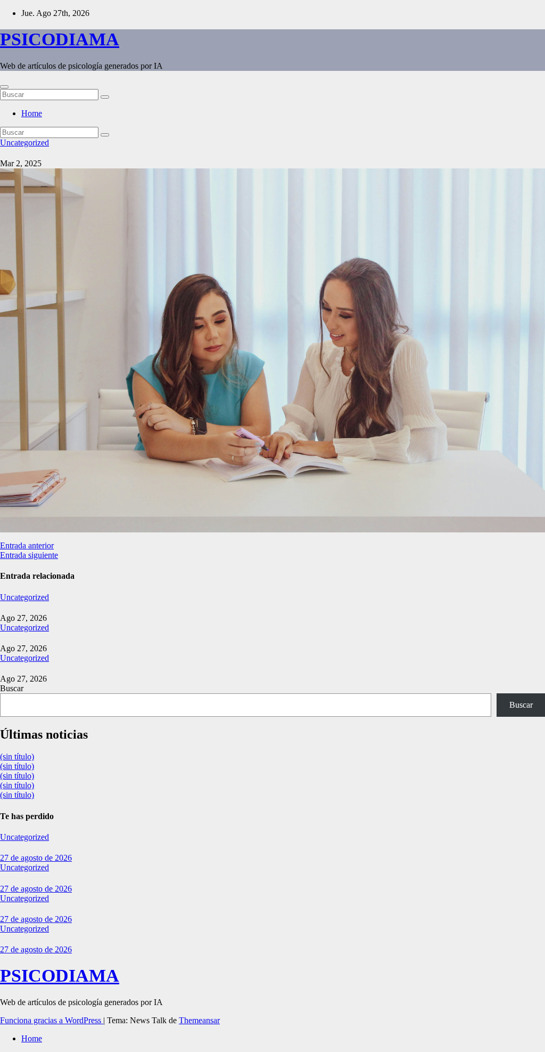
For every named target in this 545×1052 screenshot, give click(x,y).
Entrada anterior (27, 545)
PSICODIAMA (59, 39)
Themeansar (199, 1020)
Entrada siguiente (29, 555)
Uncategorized (24, 142)
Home (31, 113)
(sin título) (17, 756)
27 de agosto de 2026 (36, 857)
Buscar (11, 688)
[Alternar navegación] (4, 86)
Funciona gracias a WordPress (51, 1020)
